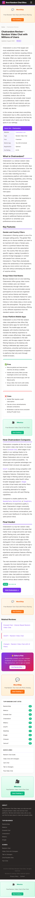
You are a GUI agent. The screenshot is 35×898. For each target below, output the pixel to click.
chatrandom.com (21, 132)
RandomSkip (17, 706)
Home (3, 27)
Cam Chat (6, 762)
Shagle (24, 482)
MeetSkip (17, 731)
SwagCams (27, 501)
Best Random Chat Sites (14, 2)
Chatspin (17, 739)
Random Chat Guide (9, 754)
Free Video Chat (8, 771)
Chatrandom (17, 718)
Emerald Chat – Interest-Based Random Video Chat (17, 626)
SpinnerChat (17, 501)
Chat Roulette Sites (8, 857)
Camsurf (17, 743)
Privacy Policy (14, 876)
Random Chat (6, 848)
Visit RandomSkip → (17, 667)
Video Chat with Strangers (11, 758)
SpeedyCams (7, 501)
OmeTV (5, 469)
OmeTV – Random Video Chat (14, 636)
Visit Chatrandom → (12, 590)
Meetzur (17, 710)
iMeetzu (17, 722)
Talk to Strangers (8, 767)
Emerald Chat (12, 449)
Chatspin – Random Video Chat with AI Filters (17, 645)
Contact (22, 876)
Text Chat (5, 861)
